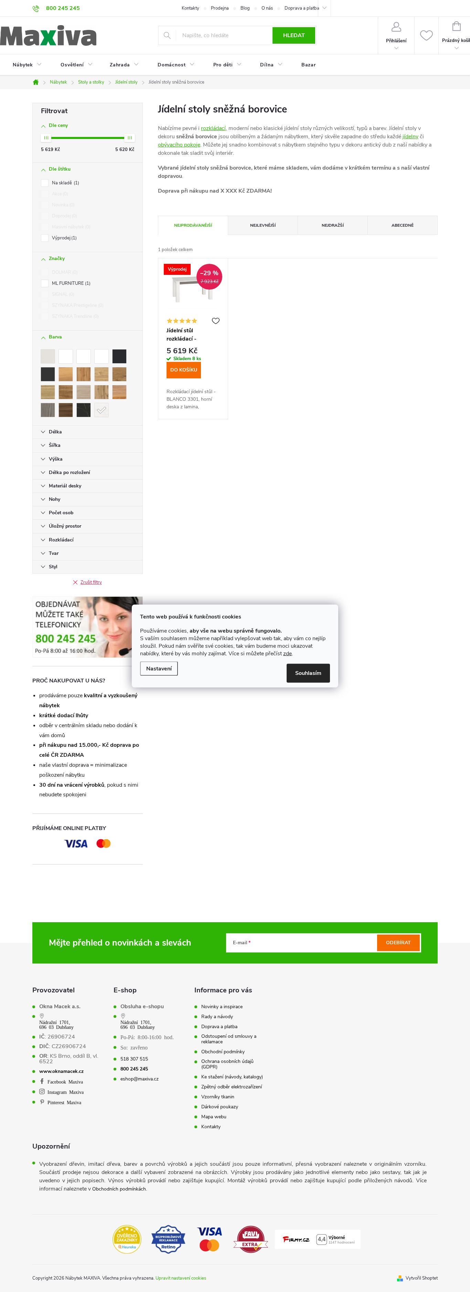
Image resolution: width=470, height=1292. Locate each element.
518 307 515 (134, 1059)
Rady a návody (217, 1017)
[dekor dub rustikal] (66, 392)
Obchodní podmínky (223, 1052)
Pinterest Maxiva (64, 1102)
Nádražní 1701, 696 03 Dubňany (56, 1024)
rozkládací (213, 128)
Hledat (294, 35)
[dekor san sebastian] (83, 410)
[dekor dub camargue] (101, 374)
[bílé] (66, 356)
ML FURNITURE (70, 283)
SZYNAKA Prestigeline (77, 305)
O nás (267, 8)
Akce (59, 194)
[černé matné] (48, 374)
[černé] (119, 356)
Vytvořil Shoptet (422, 1278)
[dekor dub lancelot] (119, 374)
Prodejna (220, 8)
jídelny (410, 136)
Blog (245, 8)
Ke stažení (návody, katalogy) (232, 1077)
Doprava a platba (302, 8)
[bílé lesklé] (83, 356)
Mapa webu (213, 1117)
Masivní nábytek (70, 227)
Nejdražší (333, 225)
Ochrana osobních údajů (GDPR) (227, 1064)
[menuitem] (23, 65)
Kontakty (190, 8)
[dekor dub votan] (101, 392)
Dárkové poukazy (219, 1107)
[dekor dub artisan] (83, 374)
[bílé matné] (101, 356)
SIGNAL (62, 294)
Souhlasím (308, 673)
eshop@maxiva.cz (139, 1079)
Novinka (62, 205)
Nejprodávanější (193, 225)
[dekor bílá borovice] (48, 356)
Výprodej (63, 238)
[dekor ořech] (66, 410)
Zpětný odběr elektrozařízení (231, 1087)
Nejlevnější (263, 225)
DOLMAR (64, 272)
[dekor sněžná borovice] (101, 410)
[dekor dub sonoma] (83, 392)
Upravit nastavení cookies (181, 1278)
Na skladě (65, 183)
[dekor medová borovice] (119, 392)
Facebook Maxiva (65, 1081)
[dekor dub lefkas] (48, 392)
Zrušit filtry (91, 582)
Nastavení (159, 668)
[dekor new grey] (48, 410)
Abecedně (403, 225)
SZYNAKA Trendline (74, 316)
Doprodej (64, 216)
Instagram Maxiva (65, 1091)
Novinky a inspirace (222, 1007)
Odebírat (398, 942)
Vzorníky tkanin (217, 1097)
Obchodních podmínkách (119, 1189)
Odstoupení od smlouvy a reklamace (228, 1039)
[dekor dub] (66, 374)
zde (287, 653)
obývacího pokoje (179, 145)
